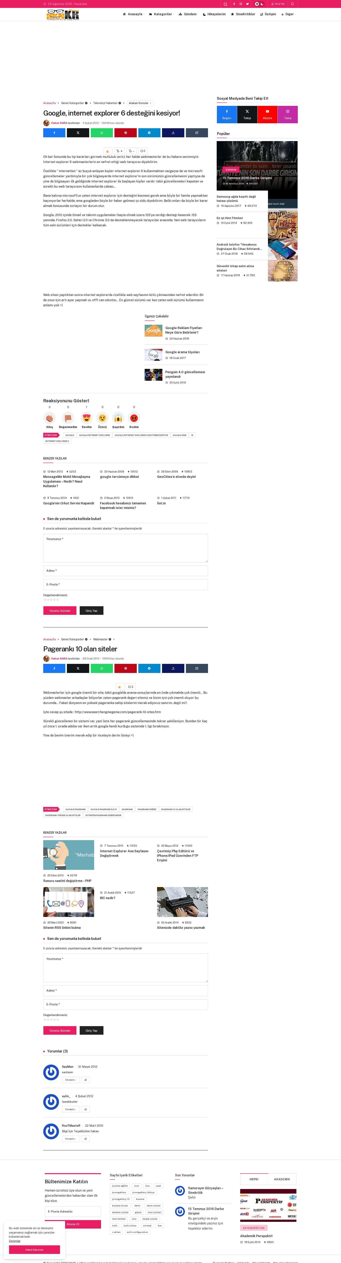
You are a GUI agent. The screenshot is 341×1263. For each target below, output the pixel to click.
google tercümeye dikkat (119, 477)
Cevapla (70, 1079)
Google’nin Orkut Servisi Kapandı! (68, 503)
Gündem (190, 14)
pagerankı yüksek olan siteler (63, 815)
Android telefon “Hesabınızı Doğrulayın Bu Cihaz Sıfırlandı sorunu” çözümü (238, 249)
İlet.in (161, 503)
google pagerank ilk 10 (104, 809)
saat (158, 1185)
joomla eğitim (120, 1185)
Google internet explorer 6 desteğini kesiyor (141, 435)
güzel (138, 1212)
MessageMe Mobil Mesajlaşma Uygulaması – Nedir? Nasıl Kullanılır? (66, 481)
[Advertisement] (170, 54)
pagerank (127, 809)
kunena (140, 1199)
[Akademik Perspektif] (268, 1205)
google (70, 435)
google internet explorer (94, 435)
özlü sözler (130, 1225)
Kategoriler (163, 14)
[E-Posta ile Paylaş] (197, 132)
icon (136, 1185)
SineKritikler (245, 14)
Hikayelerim (217, 14)
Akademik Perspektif (256, 1236)
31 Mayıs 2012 (87, 1066)
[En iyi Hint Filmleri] (283, 225)
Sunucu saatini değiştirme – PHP (67, 881)
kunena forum (120, 1205)
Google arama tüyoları (182, 352)
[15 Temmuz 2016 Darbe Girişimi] (257, 166)
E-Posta (53, 584)
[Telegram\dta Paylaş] (149, 132)
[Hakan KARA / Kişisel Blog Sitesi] (63, 14)
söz (134, 1218)
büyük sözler (150, 1218)
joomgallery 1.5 (121, 1199)
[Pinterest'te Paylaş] (125, 132)
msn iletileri (119, 1218)
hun (160, 1225)
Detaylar (15, 1241)
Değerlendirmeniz (55, 595)
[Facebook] (234, 4)
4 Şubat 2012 (84, 1096)
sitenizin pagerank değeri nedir (103, 815)
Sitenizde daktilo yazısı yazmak (181, 928)
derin (137, 1205)
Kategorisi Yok (254, 1228)
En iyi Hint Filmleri (230, 218)
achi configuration (137, 1232)
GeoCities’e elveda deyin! (176, 477)
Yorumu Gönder (59, 610)
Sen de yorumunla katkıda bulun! (74, 519)
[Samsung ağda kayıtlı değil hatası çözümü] (283, 201)
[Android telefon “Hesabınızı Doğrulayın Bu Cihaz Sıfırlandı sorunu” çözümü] (283, 249)
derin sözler (154, 1205)
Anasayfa (135, 14)
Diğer (290, 14)
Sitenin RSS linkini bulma (62, 928)
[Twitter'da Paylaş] (78, 132)
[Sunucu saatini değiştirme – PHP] (68, 855)
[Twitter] (247, 4)
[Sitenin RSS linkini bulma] (68, 902)
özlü (114, 1225)
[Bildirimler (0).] (293, 4)
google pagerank (76, 809)
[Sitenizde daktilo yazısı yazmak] (182, 902)
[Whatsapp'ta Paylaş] (102, 132)
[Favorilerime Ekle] (108, 150)
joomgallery (119, 1192)
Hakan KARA (59, 122)
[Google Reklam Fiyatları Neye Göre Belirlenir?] (153, 331)
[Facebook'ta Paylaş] (54, 132)
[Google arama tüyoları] (153, 355)
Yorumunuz (54, 539)
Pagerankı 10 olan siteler (175, 809)
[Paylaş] (173, 132)
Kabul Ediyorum (34, 1249)
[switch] (259, 4)
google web (179, 435)
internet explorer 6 (57, 441)
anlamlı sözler (120, 1212)
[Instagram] (240, 4)
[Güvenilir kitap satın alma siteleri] (283, 270)
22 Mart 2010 (94, 1125)
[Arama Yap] (225, 4)
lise (147, 1185)
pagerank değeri (147, 809)
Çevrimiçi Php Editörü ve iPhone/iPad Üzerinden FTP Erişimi (177, 855)
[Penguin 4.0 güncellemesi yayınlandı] (153, 375)
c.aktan (116, 1232)
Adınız (51, 570)
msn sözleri (154, 1212)
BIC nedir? (107, 898)
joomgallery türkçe (143, 1192)
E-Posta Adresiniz (60, 1211)
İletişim (270, 14)
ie (192, 435)
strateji (147, 1225)
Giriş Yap (279, 3)
